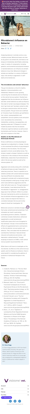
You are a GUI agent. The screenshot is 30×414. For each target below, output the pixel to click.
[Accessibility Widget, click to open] (27, 207)
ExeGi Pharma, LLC (19, 404)
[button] (28, 13)
